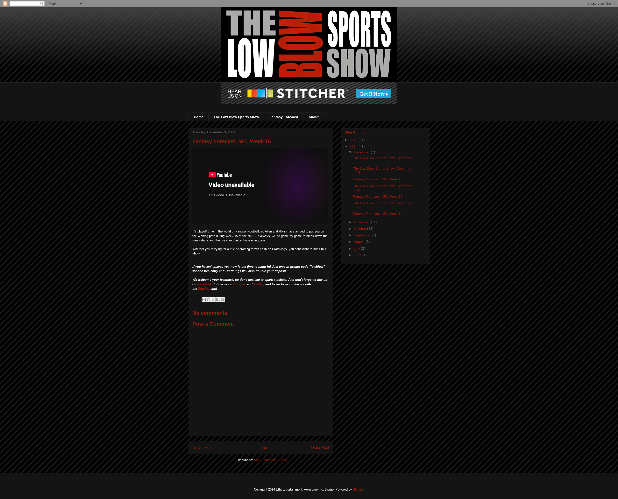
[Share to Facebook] (217, 299)
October (360, 229)
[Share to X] (213, 299)
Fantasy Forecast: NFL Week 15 (377, 196)
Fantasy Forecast (283, 117)
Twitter (258, 284)
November (362, 222)
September (363, 235)
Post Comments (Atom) (270, 460)
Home (198, 117)
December (362, 152)
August (359, 242)
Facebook (204, 284)
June (358, 255)
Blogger (358, 489)
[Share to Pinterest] (222, 299)
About (314, 117)
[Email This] (204, 299)
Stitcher (204, 288)
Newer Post (202, 447)
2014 (354, 146)
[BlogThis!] (208, 299)
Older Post (320, 447)
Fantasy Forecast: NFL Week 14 (377, 214)
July (357, 248)
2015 (354, 140)
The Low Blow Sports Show (236, 117)
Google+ (239, 284)
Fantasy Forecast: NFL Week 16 (377, 179)
